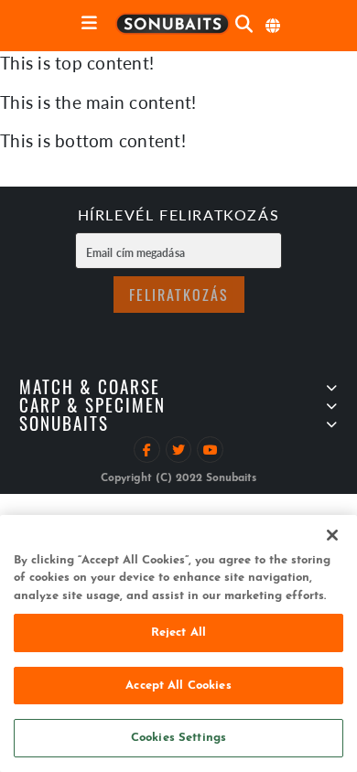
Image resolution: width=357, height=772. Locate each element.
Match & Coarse (89, 390)
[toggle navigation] (89, 24)
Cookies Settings (178, 738)
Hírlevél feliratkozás (179, 217)
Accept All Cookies (178, 686)
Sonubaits (64, 426)
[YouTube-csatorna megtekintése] (210, 449)
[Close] (332, 535)
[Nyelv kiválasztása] (273, 25)
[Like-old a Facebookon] (147, 449)
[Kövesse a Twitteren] (179, 449)
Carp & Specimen (92, 408)
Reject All (178, 632)
